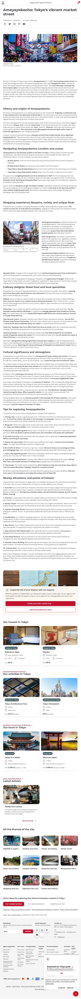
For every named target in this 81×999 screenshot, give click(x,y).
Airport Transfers (30, 963)
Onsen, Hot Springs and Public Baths (50, 849)
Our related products (36, 904)
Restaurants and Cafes (69, 868)
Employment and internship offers (7, 962)
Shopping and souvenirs (11, 888)
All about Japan (74, 952)
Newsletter (6, 952)
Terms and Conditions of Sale (30, 986)
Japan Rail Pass (30, 949)
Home (5, 915)
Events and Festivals (50, 888)
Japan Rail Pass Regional (30, 956)
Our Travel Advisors (20, 965)
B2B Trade (6, 956)
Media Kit (5, 959)
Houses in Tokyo (11, 648)
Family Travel (66, 849)
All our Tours (20, 949)
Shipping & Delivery (8, 969)
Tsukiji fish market (13, 807)
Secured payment (40, 989)
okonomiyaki (65, 531)
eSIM (40, 954)
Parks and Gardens (11, 868)
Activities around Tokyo (51, 700)
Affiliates (5, 954)
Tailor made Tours (20, 959)
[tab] (13, 904)
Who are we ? (6, 949)
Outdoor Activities (30, 868)
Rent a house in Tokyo (53, 952)
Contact (8, 986)
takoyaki (6, 533)
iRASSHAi (5, 971)
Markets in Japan (16, 915)
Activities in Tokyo (12, 700)
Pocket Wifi (42, 956)
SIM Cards (41, 951)
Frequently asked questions (8, 965)
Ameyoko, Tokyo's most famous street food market (17, 909)
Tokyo (28, 144)
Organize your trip (57, 904)
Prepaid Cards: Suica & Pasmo (32, 960)
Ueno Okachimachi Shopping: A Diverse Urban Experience (46, 909)
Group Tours (20, 952)
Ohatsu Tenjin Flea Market (69, 909)
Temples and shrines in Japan (31, 849)
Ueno (29, 482)
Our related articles (14, 904)
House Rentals (51, 949)
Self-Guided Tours (20, 955)
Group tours (10, 753)
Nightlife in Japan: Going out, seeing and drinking (11, 849)
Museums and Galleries (50, 868)
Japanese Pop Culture (31, 888)
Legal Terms (16, 986)
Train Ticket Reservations (29, 952)
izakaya (58, 554)
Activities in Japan (67, 950)
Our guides (20, 962)
